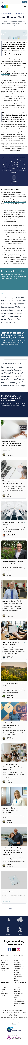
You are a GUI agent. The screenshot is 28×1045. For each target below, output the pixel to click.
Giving (3, 966)
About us (4, 955)
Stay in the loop (18, 989)
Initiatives (3, 987)
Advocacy (3, 991)
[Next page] (18, 910)
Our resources (19, 13)
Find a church (17, 999)
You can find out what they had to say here (15, 201)
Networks (3, 989)
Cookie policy (12, 1022)
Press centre (17, 991)
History (3, 970)
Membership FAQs (19, 966)
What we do (6, 982)
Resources (9, 13)
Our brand (16, 995)
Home (3, 13)
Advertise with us (18, 993)
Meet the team (5, 960)
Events (3, 995)
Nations (3, 962)
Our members (17, 980)
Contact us (17, 987)
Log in (25, 2)
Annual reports (5, 968)
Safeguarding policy (20, 1022)
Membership (19, 955)
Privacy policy (5, 1022)
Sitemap (14, 1024)
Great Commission (19, 1001)
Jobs (15, 997)
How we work (4, 964)
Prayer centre (4, 993)
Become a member (19, 960)
